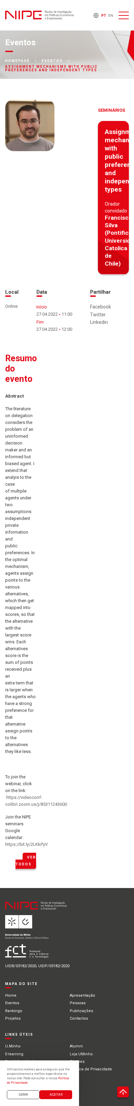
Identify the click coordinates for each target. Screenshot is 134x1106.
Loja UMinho (81, 1054)
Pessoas (78, 1003)
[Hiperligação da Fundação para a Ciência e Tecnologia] (48, 953)
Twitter (98, 314)
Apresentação (82, 995)
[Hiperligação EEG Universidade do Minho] (48, 929)
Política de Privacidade (91, 1069)
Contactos (79, 1018)
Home (10, 995)
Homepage (17, 61)
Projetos (13, 1018)
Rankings (13, 1011)
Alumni (76, 1046)
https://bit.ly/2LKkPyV (26, 844)
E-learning (14, 1054)
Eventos (52, 61)
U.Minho (13, 1046)
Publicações (81, 1011)
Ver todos (25, 860)
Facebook (100, 306)
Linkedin (99, 322)
